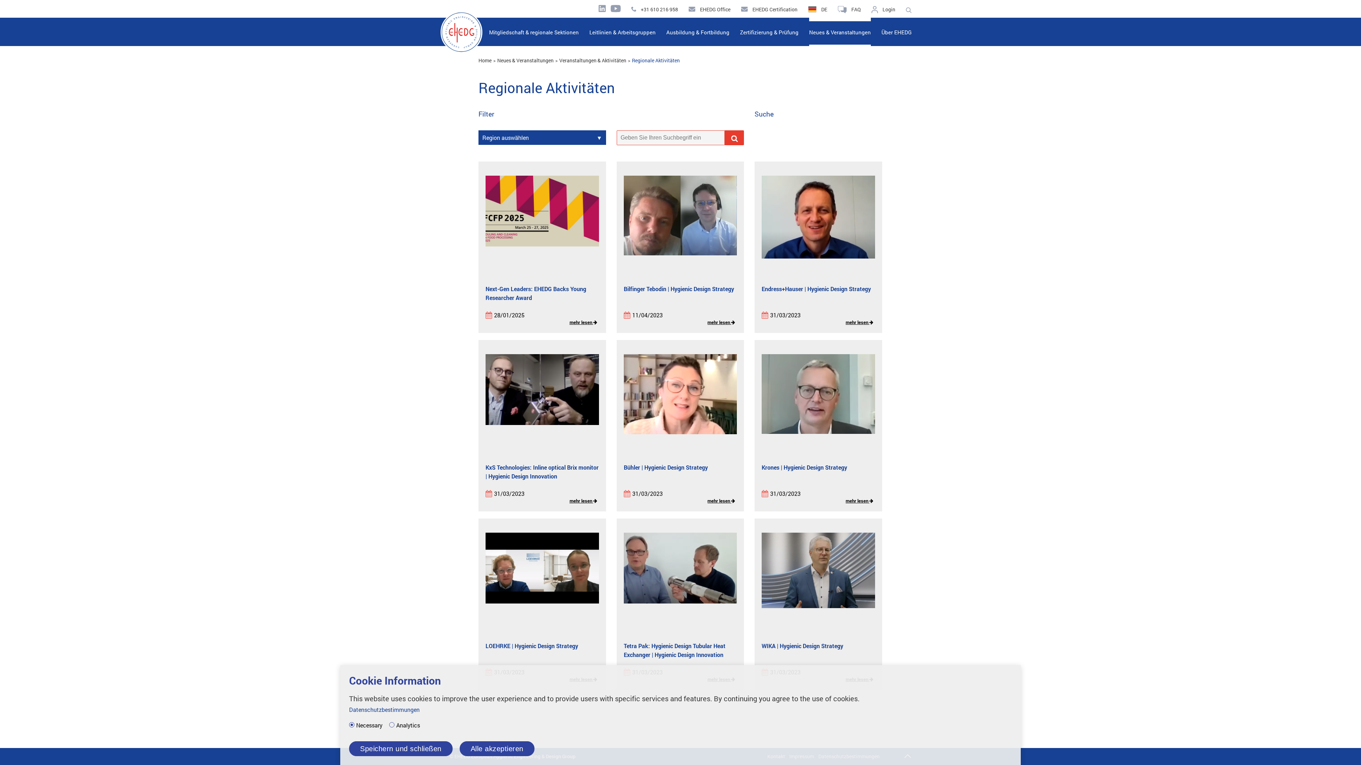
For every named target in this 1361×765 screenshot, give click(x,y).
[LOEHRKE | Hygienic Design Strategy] (542, 580)
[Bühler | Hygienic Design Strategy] (680, 402)
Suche (764, 114)
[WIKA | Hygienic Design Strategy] (818, 580)
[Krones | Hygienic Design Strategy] (818, 402)
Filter (486, 114)
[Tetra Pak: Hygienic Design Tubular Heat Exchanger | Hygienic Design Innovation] (680, 580)
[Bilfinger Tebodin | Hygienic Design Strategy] (680, 223)
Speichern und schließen (401, 749)
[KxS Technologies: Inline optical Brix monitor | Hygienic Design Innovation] (542, 402)
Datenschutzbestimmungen (384, 709)
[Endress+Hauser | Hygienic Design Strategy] (818, 223)
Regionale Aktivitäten (656, 60)
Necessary (369, 725)
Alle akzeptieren (497, 749)
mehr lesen (581, 322)
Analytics (408, 725)
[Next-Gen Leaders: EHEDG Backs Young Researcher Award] (542, 223)
